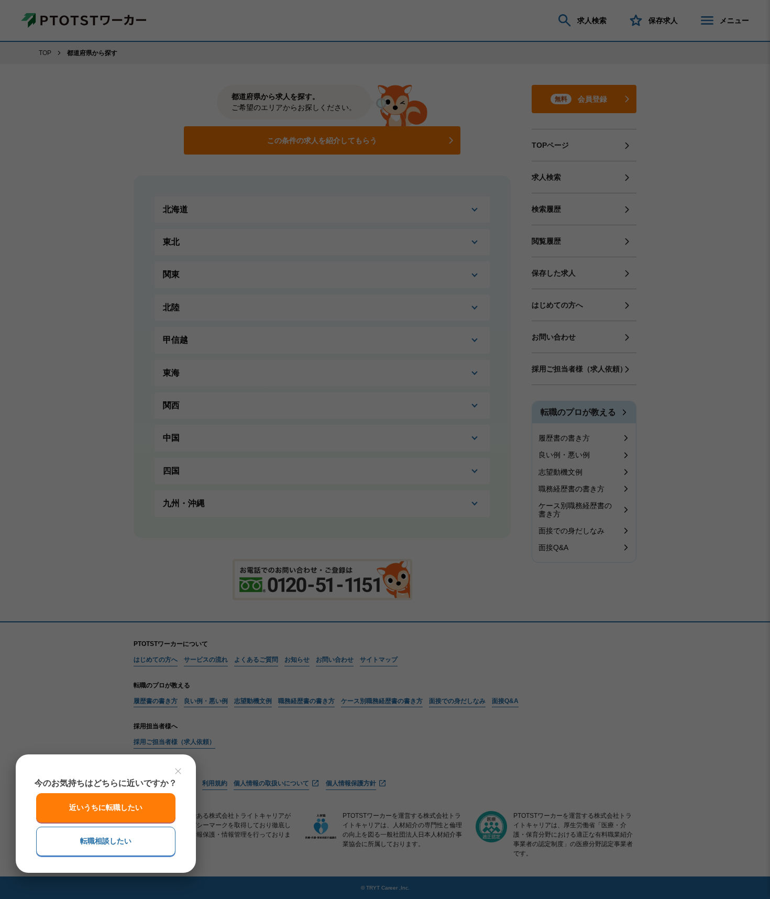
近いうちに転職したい (105, 807)
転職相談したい (105, 841)
